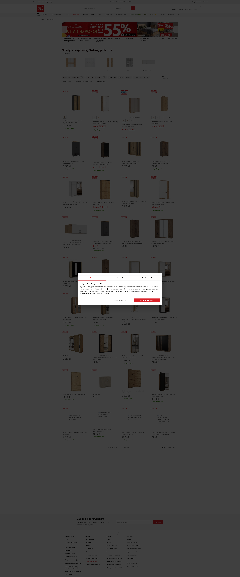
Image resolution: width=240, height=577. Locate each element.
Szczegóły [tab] (120, 278)
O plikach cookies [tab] (148, 278)
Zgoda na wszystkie (146, 300)
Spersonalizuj (118, 300)
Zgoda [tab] (92, 278)
